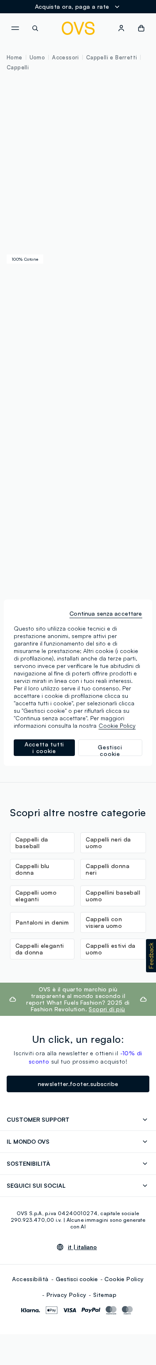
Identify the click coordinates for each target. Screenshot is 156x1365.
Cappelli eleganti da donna (39, 949)
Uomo (37, 57)
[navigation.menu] (15, 28)
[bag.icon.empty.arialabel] (141, 28)
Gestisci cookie (77, 1278)
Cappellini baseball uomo (113, 896)
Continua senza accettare (105, 613)
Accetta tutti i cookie (44, 747)
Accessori (65, 57)
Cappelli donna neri (107, 869)
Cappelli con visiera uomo (104, 922)
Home (14, 57)
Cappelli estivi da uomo (110, 949)
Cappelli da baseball (31, 842)
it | (82, 1247)
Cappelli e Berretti (111, 57)
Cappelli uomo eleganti (36, 896)
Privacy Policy (67, 1294)
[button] (151, 955)
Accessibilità (30, 1278)
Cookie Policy (124, 1278)
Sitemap (104, 1294)
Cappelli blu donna (32, 869)
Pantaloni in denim (42, 922)
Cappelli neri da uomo (108, 842)
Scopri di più (107, 1009)
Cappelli (18, 67)
